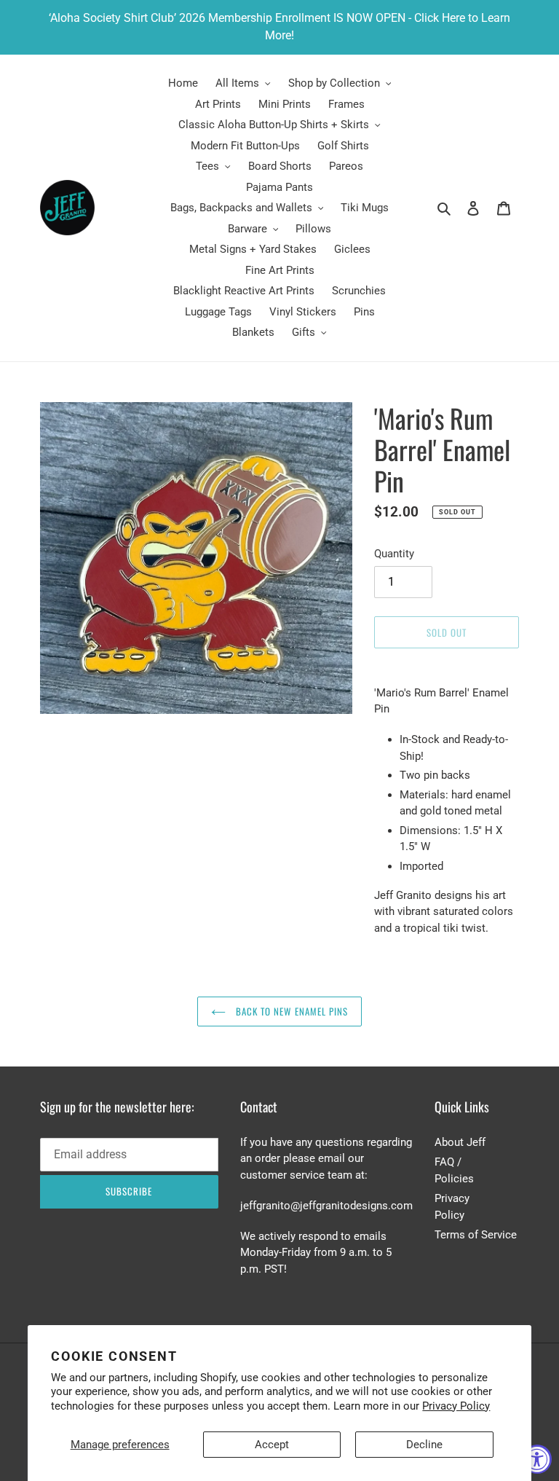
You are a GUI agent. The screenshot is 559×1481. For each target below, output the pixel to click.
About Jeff (460, 1142)
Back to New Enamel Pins (290, 1011)
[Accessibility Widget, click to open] (537, 1459)
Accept (272, 1444)
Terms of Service (476, 1234)
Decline (424, 1444)
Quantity (394, 553)
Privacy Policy (456, 1406)
